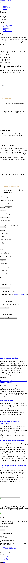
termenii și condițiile (20, 294)
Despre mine (6, 28)
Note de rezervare (6, 284)
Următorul (3, 210)
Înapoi (2, 217)
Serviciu (3, 204)
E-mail (3, 274)
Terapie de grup (7, 7)
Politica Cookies (7, 550)
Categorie (3, 200)
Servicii (5, 6)
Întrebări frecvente (7, 31)
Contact (5, 9)
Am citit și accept (15, 294)
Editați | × (3, 226)
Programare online (7, 25)
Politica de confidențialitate (9, 548)
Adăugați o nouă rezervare (11, 317)
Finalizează (3, 260)
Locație (2, 207)
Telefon (3, 277)
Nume (2, 270)
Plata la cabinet (8, 301)
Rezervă (7, 308)
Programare (6, 4)
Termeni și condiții (7, 547)
